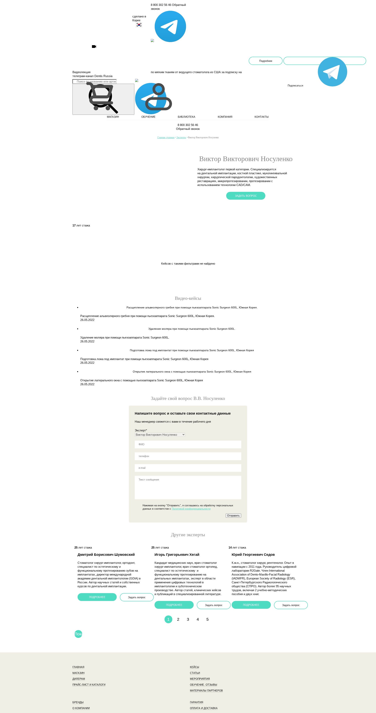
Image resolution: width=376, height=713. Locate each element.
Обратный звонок (188, 128)
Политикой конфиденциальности (191, 508)
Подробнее (265, 60)
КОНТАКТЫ (262, 116)
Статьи (195, 673)
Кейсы (194, 667)
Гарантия (196, 702)
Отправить (233, 515)
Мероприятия (200, 678)
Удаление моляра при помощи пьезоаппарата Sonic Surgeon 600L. (124, 337)
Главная (78, 667)
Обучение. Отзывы (203, 684)
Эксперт (141, 430)
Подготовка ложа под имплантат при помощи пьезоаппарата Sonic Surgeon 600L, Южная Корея (144, 359)
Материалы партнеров (206, 690)
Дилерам (78, 678)
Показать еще (78, 635)
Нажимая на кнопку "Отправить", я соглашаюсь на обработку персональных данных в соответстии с (188, 507)
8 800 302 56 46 (161, 4)
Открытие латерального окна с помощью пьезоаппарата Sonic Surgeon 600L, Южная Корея (141, 380)
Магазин (78, 673)
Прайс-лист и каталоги (88, 684)
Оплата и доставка (204, 708)
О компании (81, 708)
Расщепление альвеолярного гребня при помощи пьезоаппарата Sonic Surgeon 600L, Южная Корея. (147, 316)
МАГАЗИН (113, 116)
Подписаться (324, 61)
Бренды (78, 702)
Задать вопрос (246, 195)
